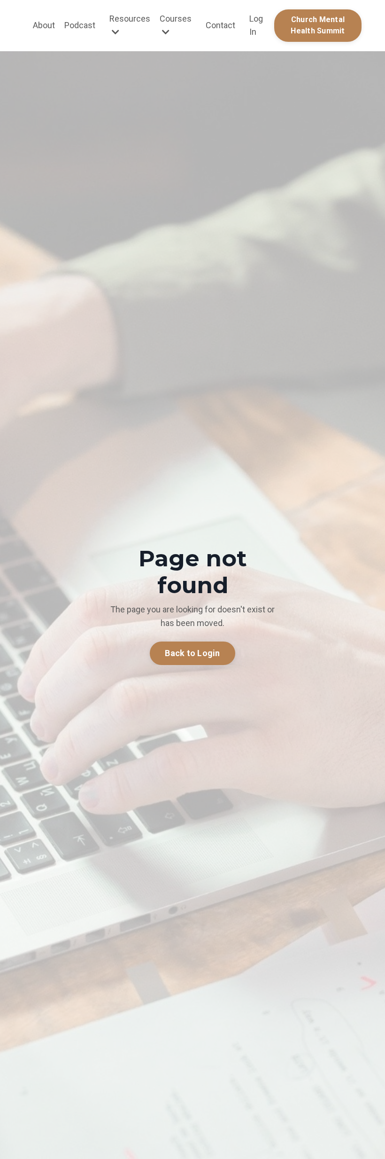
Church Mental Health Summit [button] (318, 25)
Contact (220, 25)
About (44, 25)
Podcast (79, 25)
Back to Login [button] (192, 653)
